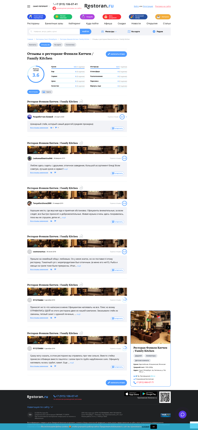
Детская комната (142, 360)
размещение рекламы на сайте (68, 8)
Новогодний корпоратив (36, 17)
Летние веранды (61, 17)
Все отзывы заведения (39, 128)
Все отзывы (33, 92)
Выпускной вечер (137, 17)
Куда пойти (92, 23)
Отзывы (45, 45)
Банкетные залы (54, 23)
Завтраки (163, 16)
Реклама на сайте (163, 6)
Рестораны (33, 23)
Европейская (143, 364)
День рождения (110, 17)
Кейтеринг (74, 23)
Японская (162, 364)
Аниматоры (151, 356)
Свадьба (87, 16)
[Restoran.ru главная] (99, 6)
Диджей (138, 356)
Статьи (167, 23)
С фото (48, 92)
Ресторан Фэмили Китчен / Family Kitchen (52, 101)
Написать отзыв (118, 54)
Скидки (122, 23)
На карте (135, 31)
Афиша (108, 23)
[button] (168, 327)
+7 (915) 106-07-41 (67, 395)
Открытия (152, 23)
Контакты (32, 45)
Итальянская (153, 364)
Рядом (160, 31)
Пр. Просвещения (143, 376)
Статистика (70, 45)
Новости (136, 23)
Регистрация (148, 6)
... (144, 372)
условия (145, 426)
